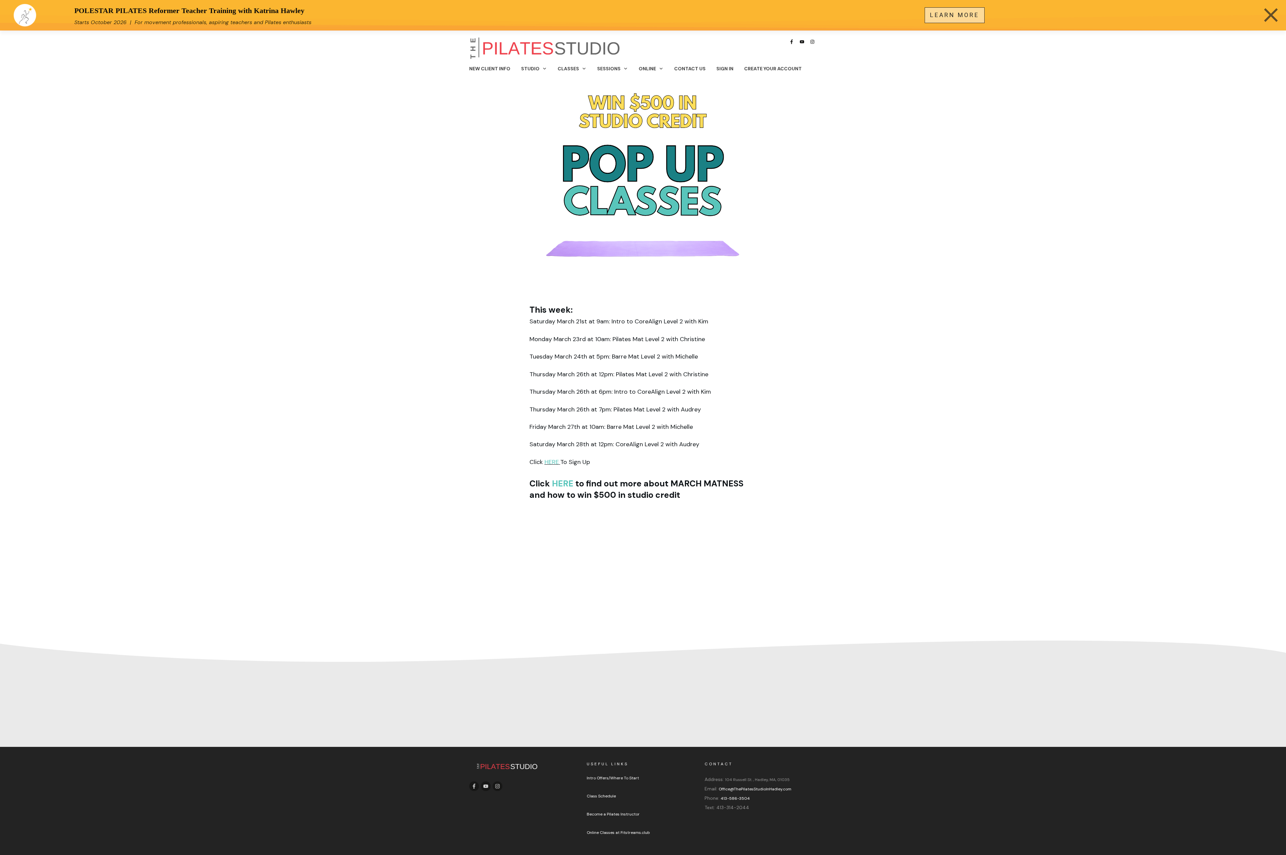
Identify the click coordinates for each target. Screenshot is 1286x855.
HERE (552, 462)
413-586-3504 (735, 798)
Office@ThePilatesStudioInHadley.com (755, 789)
